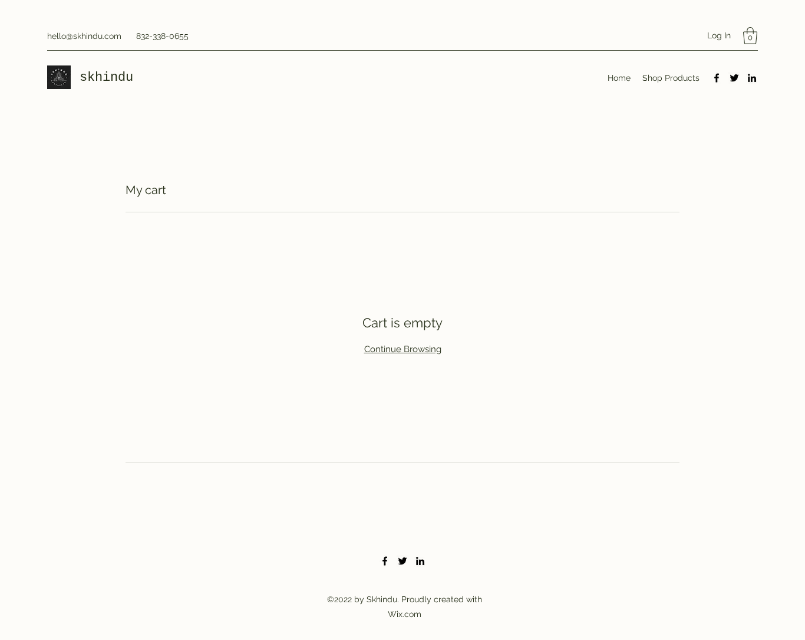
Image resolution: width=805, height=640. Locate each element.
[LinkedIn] (752, 78)
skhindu (110, 77)
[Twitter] (734, 78)
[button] (750, 35)
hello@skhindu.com (84, 36)
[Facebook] (716, 78)
